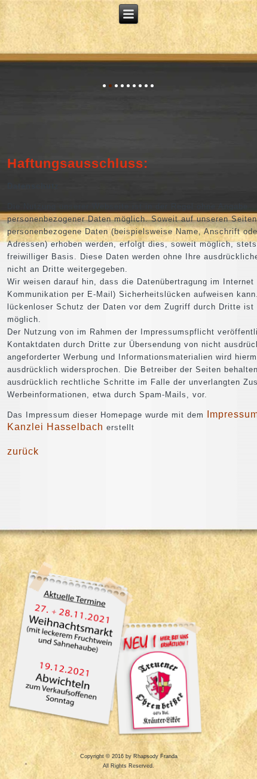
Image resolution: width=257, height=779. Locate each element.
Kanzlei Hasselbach (55, 427)
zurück (23, 451)
